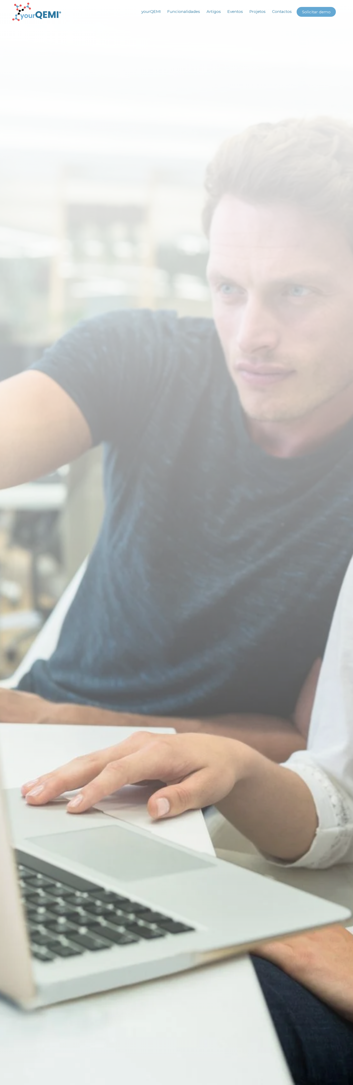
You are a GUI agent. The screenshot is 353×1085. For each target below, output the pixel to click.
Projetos (257, 11)
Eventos (235, 11)
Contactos (282, 11)
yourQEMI (151, 11)
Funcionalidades (183, 11)
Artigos (214, 11)
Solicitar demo (316, 11)
